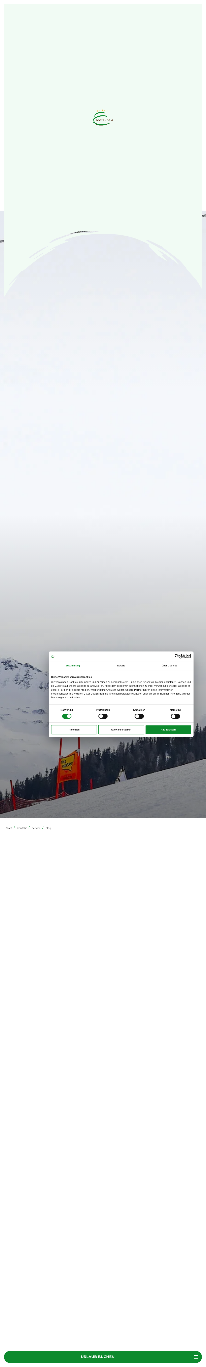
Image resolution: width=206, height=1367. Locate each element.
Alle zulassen (168, 729)
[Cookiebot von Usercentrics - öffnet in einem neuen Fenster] (177, 656)
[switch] (103, 716)
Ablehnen (74, 729)
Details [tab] (121, 665)
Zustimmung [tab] (73, 665)
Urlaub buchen (98, 1357)
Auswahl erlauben (121, 729)
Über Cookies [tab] (169, 665)
